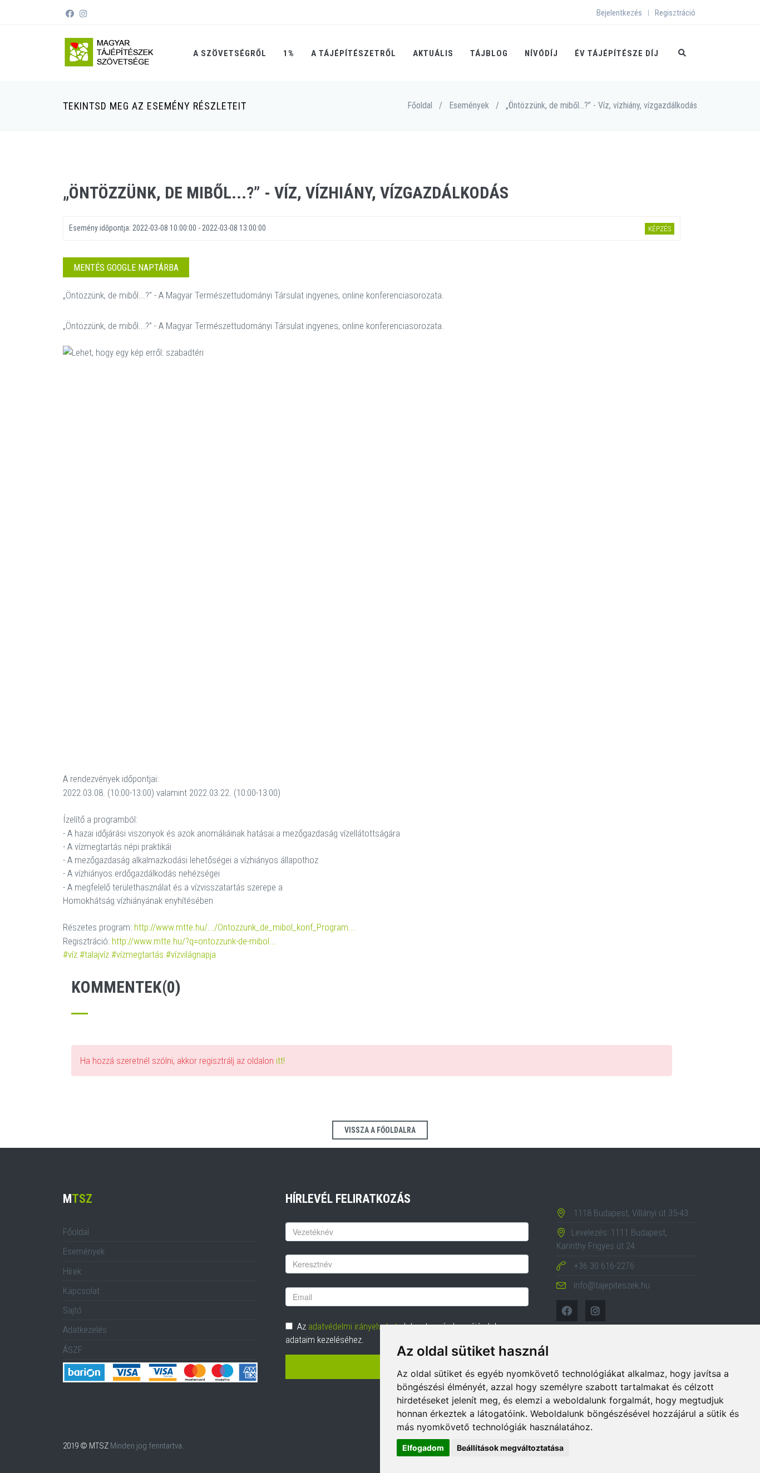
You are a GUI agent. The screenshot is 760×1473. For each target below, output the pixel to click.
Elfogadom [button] (423, 1447)
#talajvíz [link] (94, 954)
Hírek (72, 1271)
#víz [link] (70, 954)
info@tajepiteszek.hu (612, 1285)
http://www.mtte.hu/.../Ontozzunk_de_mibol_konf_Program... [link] (244, 927)
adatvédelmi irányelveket (352, 1326)
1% (288, 53)
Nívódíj (541, 53)
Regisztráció (675, 13)
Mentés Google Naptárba (126, 267)
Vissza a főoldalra (380, 1130)
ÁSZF (72, 1349)
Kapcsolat (81, 1290)
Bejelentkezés (619, 13)
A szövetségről (230, 53)
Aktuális (433, 53)
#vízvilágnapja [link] (191, 954)
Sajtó (72, 1310)
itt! (280, 1060)
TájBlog (489, 53)
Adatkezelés (85, 1329)
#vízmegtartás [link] (137, 954)
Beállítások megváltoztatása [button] (510, 1447)
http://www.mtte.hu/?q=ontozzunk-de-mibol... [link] (194, 941)
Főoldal (419, 105)
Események (469, 105)
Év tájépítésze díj (617, 53)
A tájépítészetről (353, 53)
